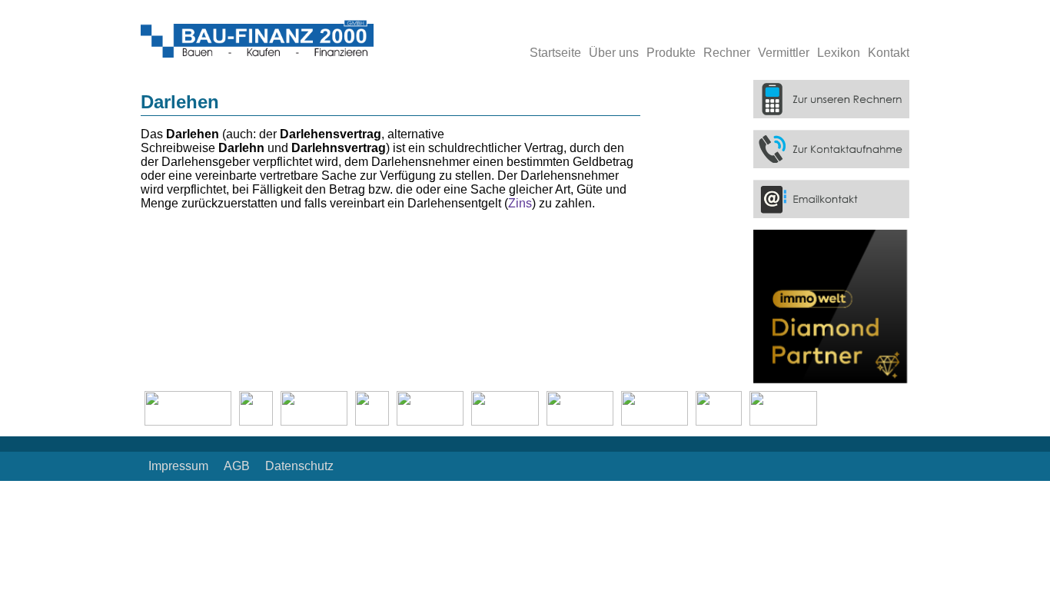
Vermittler (783, 52)
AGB (237, 465)
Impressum (178, 465)
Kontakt (888, 52)
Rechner (726, 52)
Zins (520, 203)
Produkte (671, 52)
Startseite (555, 52)
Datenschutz (299, 465)
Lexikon (838, 52)
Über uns (614, 52)
